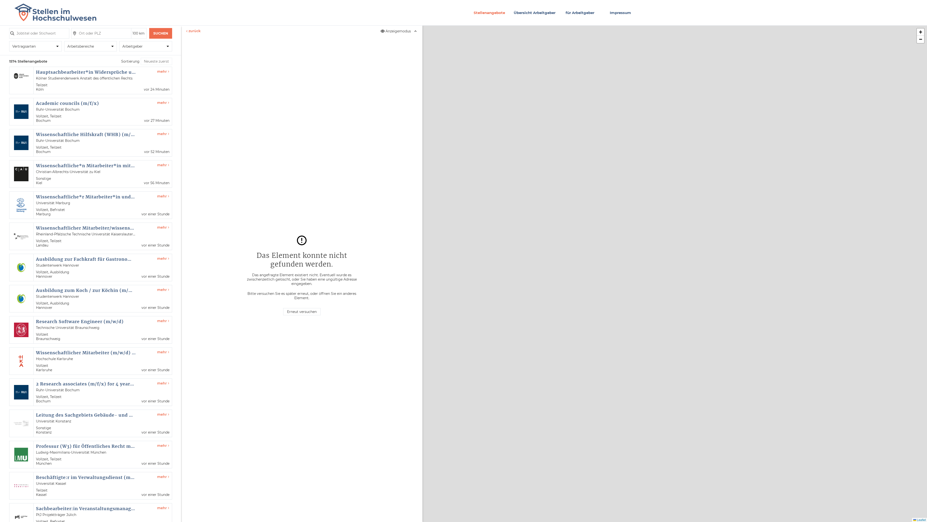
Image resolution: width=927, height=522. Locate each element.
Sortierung (130, 61)
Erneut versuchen (302, 312)
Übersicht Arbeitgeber (534, 12)
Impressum (620, 12)
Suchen (160, 33)
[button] (920, 32)
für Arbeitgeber (580, 12)
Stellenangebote (489, 12)
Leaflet (921, 520)
